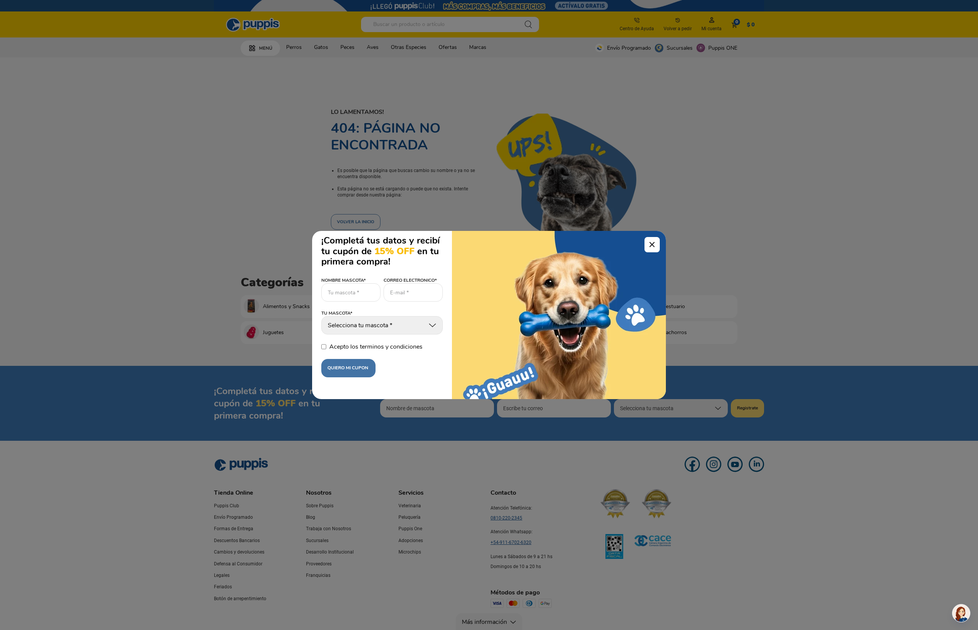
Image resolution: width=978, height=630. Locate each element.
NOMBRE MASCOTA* (343, 280)
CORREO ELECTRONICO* (410, 280)
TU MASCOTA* (336, 313)
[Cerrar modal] (652, 244)
